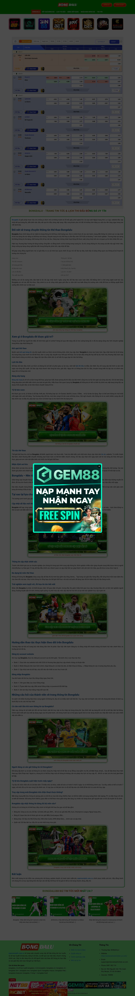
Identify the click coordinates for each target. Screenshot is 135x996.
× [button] (99, 466)
